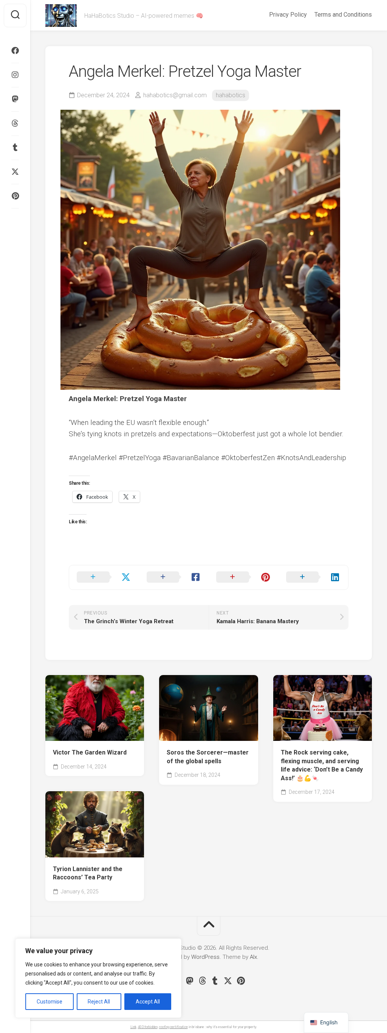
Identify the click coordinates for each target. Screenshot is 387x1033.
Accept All (148, 1002)
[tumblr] (15, 147)
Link (133, 1027)
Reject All (99, 1002)
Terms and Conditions (343, 14)
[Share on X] (104, 577)
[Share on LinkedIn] (313, 577)
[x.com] (15, 171)
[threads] (15, 123)
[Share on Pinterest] (244, 577)
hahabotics (230, 95)
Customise (49, 1002)
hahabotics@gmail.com (175, 95)
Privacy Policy (288, 14)
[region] (98, 978)
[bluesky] (15, 219)
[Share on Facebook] (174, 577)
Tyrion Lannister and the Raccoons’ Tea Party (87, 873)
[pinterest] (15, 196)
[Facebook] (15, 50)
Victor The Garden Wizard (90, 752)
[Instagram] (15, 75)
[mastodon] (15, 99)
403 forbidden (148, 1027)
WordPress (205, 957)
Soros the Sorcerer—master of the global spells (208, 757)
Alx (253, 957)
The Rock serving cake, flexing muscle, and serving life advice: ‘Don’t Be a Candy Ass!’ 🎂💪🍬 (322, 765)
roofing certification (173, 1027)
